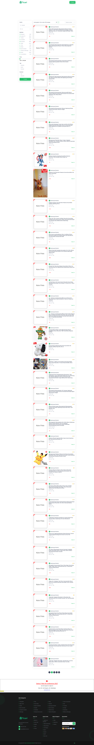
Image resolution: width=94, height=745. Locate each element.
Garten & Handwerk (37, 705)
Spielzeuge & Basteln (55, 26)
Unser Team (36, 722)
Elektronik (26, 34)
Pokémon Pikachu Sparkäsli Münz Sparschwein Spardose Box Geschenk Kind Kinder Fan (61, 439)
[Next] (59, 672)
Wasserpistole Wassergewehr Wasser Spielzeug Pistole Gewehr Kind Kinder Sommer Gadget (61, 109)
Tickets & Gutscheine (66, 701)
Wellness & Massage (26, 50)
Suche (26, 79)
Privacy (35, 728)
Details (72, 36)
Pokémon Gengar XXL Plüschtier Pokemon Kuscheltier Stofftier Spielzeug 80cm (60, 203)
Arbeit (26, 52)
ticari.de (45, 731)
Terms (35, 726)
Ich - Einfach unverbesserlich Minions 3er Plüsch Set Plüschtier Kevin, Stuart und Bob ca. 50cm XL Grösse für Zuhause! (61, 299)
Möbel (26, 46)
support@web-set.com (25, 729)
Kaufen (22, 67)
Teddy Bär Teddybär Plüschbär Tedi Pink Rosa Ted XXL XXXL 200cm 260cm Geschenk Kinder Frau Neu (61, 661)
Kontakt (35, 724)
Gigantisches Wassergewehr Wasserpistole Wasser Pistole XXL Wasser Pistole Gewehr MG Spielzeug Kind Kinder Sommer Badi (61, 77)
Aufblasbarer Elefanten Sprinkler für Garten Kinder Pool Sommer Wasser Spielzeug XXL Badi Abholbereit (61, 518)
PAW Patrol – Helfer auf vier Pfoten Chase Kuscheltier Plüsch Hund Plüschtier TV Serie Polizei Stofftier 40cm (60, 362)
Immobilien (26, 39)
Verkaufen (22, 65)
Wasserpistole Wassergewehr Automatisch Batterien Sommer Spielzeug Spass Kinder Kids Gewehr (60, 61)
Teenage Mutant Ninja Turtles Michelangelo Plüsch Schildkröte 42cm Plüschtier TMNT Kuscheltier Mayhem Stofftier (61, 330)
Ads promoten (46, 725)
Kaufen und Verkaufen (45, 721)
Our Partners (46, 727)
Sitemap (54, 724)
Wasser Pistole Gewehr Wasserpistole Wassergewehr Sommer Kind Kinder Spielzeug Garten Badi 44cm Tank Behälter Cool (61, 407)
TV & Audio (65, 705)
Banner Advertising (47, 723)
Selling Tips (55, 722)
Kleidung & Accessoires (38, 711)
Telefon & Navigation (52, 711)
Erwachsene (65, 709)
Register (58, 2)
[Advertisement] (47, 13)
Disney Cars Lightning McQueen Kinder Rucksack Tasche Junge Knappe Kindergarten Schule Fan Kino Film (61, 534)
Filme (35, 701)
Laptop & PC (26, 36)
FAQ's (54, 720)
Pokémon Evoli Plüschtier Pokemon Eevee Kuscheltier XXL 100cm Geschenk (61, 173)
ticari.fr (45, 733)
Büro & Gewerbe (22, 707)
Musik (49, 701)
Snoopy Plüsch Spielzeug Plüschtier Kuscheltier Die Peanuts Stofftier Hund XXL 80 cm (60, 346)
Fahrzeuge (26, 41)
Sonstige (64, 707)
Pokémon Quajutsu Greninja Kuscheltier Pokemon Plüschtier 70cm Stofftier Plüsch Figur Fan (59, 157)
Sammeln (50, 703)
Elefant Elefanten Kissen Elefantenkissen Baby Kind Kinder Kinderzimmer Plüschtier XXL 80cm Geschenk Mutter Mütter (61, 502)
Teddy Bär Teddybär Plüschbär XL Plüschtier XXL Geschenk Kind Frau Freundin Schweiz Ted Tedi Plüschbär (61, 598)
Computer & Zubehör (23, 709)
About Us (35, 720)
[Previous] (49, 672)
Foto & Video (36, 703)
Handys (26, 37)
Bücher (20, 705)
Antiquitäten (21, 701)
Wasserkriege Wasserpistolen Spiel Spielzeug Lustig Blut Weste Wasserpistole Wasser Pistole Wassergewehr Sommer (61, 45)
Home (54, 2)
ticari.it (45, 729)
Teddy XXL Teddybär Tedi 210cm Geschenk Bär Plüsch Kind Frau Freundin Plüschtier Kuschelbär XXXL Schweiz (61, 582)
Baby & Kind (21, 703)
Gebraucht (22, 75)
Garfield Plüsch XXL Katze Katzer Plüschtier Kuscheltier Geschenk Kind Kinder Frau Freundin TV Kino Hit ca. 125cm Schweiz (61, 283)
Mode (26, 43)
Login (62, 2)
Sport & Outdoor (26, 48)
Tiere (26, 45)
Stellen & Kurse (51, 709)
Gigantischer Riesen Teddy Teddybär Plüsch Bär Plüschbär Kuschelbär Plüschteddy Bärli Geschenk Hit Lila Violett (61, 645)
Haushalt (35, 707)
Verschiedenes (26, 54)
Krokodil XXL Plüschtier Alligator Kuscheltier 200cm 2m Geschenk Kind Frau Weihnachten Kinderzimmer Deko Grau (61, 267)
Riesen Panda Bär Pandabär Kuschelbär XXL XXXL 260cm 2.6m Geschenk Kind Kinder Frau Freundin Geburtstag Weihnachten (61, 251)
